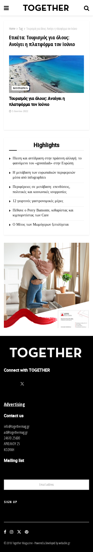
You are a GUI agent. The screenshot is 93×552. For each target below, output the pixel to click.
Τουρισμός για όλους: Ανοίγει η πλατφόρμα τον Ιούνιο (51, 28)
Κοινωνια (20, 88)
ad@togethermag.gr (16, 432)
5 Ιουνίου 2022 (19, 111)
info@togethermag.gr (16, 426)
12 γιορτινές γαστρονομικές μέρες (38, 201)
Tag (21, 28)
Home (12, 28)
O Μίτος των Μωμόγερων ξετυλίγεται (41, 224)
